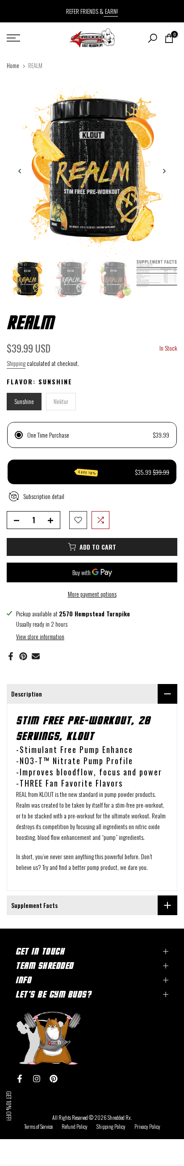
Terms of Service (38, 1126)
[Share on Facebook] (11, 656)
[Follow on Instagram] (37, 1078)
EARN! (111, 11)
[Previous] (20, 171)
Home (13, 65)
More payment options (92, 593)
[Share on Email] (36, 656)
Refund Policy (75, 1126)
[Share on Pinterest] (23, 656)
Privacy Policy (147, 1126)
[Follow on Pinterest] (54, 1078)
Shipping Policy (110, 1126)
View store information (40, 636)
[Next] (164, 171)
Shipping (16, 363)
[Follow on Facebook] (20, 1078)
